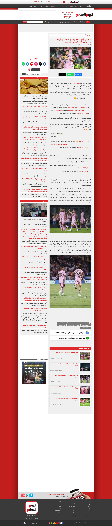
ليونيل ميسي (76, 83)
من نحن (36, 518)
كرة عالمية (80, 35)
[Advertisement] (56, 476)
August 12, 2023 (83, 113)
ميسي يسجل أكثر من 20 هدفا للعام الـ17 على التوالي (67, 388)
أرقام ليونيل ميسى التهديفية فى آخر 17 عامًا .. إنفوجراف (66, 365)
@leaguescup (58, 110)
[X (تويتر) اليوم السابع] (40, 64)
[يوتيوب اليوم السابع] (31, 64)
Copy (23, 74)
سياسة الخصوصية (30, 518)
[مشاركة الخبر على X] (62, 74)
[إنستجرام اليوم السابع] (36, 64)
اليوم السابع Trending (42, 78)
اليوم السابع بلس (86, 328)
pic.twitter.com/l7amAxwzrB (59, 144)
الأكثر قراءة (44, 201)
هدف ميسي (71, 325)
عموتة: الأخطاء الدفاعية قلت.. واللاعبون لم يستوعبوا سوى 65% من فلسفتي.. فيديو (66, 22)
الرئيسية (88, 35)
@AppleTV (84, 107)
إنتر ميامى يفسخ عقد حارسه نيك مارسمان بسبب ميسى (66, 376)
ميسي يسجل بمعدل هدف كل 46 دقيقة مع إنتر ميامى (67, 399)
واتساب (69, 74)
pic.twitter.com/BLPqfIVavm (83, 168)
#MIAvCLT (82, 141)
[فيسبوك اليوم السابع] (44, 64)
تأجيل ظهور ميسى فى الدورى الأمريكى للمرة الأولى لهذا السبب (67, 353)
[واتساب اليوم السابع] (23, 64)
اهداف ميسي (62, 325)
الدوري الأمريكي (86, 325)
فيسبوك (77, 74)
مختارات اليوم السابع (41, 359)
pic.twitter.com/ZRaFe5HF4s (76, 110)
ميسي (77, 325)
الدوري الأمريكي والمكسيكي (64, 323)
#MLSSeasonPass (73, 107)
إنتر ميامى (76, 323)
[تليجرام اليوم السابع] (27, 64)
